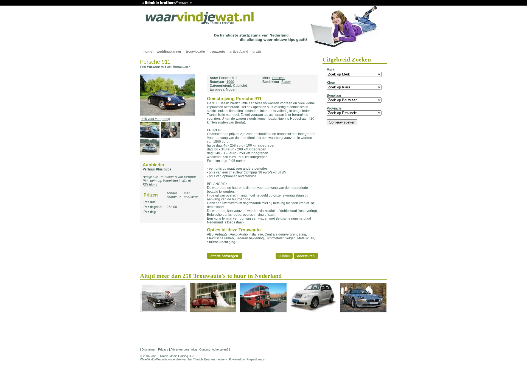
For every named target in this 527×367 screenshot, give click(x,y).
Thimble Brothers (204, 359)
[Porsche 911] (167, 114)
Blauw (286, 82)
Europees (217, 89)
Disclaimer (149, 349)
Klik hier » (150, 185)
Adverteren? (220, 349)
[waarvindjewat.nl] (200, 18)
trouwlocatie (195, 52)
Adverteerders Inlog (183, 349)
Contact (204, 349)
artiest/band (238, 52)
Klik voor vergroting (155, 119)
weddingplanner (169, 52)
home (148, 52)
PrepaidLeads (255, 359)
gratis (257, 52)
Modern (231, 89)
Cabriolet (240, 86)
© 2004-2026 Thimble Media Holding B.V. (167, 356)
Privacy (163, 349)
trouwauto (217, 52)
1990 (230, 82)
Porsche (278, 78)
